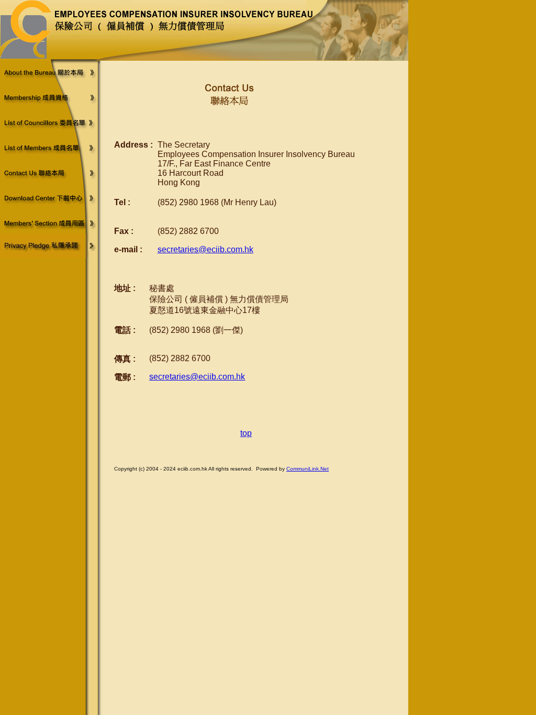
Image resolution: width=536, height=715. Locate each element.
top (246, 433)
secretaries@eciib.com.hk (205, 249)
